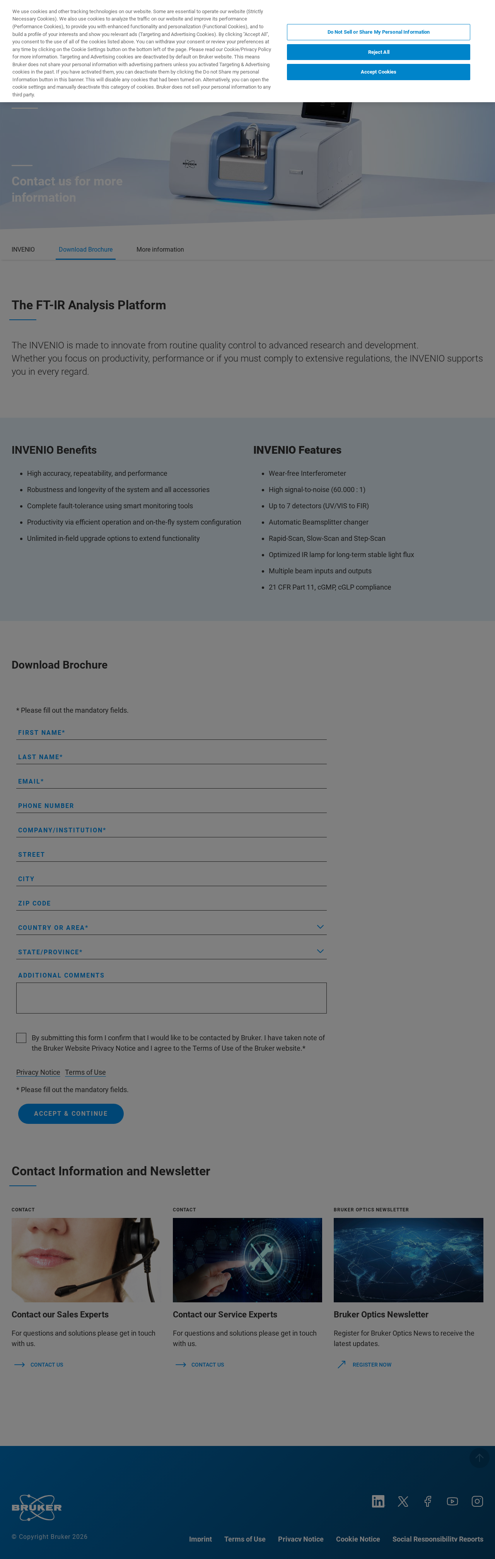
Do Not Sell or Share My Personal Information (379, 32)
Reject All (378, 52)
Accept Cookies (379, 72)
